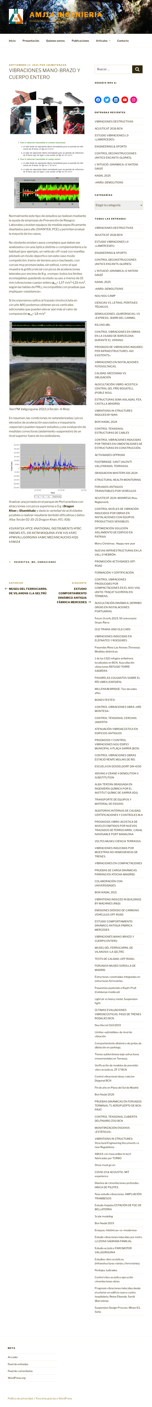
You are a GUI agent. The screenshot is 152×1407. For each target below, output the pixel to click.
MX (34, 562)
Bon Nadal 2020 (104, 1094)
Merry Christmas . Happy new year (115, 543)
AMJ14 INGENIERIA (66, 15)
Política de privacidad (20, 1398)
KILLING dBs (102, 324)
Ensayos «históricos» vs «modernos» (116, 1230)
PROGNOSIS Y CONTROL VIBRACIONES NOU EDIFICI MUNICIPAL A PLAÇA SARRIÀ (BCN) (117, 744)
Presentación (31, 40)
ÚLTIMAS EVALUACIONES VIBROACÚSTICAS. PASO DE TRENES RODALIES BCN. (118, 1014)
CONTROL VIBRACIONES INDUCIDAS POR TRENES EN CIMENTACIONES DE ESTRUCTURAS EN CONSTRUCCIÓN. (118, 444)
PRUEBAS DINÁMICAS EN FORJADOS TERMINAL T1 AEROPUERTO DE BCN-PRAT (118, 1105)
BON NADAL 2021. (106, 892)
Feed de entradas (18, 1364)
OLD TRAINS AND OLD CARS (112, 629)
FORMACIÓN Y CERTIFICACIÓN (114, 572)
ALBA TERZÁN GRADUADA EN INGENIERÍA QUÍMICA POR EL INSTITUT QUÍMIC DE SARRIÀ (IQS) (116, 788)
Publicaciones (80, 40)
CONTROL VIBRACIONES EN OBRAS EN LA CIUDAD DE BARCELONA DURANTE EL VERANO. (117, 336)
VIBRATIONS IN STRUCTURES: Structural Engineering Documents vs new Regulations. (117, 1143)
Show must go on (105, 1165)
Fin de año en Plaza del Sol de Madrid (116, 1087)
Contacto (123, 40)
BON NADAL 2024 (106, 421)
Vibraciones (46, 562)
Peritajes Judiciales (106, 1270)
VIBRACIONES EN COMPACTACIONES (118, 863)
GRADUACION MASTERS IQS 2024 (116, 472)
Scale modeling (104, 1216)
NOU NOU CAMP (105, 295)
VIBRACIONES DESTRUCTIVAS (114, 121)
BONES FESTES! (105, 699)
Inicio (12, 40)
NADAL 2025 (103, 175)
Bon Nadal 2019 (104, 1223)
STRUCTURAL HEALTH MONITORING (118, 479)
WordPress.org (17, 1377)
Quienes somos (55, 40)
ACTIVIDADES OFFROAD (110, 454)
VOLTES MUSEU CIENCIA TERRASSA (118, 841)
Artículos (102, 40)
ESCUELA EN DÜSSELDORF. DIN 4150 (118, 766)
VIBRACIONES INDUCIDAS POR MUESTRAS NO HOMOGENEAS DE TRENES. (116, 852)
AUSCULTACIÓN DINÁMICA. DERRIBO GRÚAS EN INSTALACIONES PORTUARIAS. (118, 607)
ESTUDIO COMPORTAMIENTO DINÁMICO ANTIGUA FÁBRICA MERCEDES (114, 925)
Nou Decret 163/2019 (108, 1025)
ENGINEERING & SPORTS (111, 146)
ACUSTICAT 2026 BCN (109, 128)
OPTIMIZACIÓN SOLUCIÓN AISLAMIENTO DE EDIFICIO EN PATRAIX (114, 532)
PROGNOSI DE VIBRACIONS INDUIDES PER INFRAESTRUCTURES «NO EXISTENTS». (119, 351)
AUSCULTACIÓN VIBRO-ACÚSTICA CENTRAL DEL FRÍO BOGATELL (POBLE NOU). (116, 388)
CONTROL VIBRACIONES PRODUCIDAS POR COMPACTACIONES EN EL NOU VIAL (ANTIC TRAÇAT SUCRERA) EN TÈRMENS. (117, 588)
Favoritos (22, 562)
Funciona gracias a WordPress (54, 1398)
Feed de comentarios (20, 1371)
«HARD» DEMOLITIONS (109, 182)
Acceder (13, 1357)
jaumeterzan (56, 65)
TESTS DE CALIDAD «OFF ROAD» (115, 958)
